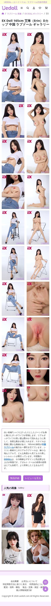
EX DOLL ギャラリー (34, 13)
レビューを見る (33, 478)
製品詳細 (14, 478)
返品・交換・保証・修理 (33, 587)
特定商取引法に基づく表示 (15, 584)
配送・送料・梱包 (12, 587)
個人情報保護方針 (24, 590)
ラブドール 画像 (14, 13)
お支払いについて (29, 581)
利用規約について (37, 584)
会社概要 (15, 581)
